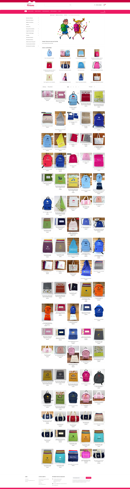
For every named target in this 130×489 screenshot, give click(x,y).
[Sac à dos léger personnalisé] (97, 64)
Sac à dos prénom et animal (65, 58)
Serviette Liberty (29, 37)
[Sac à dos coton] (81, 64)
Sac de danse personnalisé (65, 82)
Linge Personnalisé (30, 30)
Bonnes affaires (29, 18)
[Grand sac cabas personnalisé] (97, 76)
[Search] (70, 4)
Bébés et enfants (29, 22)
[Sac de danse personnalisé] (65, 76)
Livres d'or (28, 26)
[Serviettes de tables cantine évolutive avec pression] (96, 52)
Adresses (40, 483)
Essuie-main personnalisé (81, 82)
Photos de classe (29, 20)
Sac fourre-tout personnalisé (65, 70)
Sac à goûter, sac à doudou (49, 82)
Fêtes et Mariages (30, 33)
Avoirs (40, 481)
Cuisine (27, 35)
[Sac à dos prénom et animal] (65, 52)
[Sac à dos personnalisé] (49, 52)
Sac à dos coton (81, 70)
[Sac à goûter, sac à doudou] (49, 76)
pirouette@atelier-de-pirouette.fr (60, 483)
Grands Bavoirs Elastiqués (81, 58)
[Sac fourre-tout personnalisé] (65, 64)
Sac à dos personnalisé (49, 58)
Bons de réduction (42, 484)
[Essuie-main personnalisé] (81, 76)
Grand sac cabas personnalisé (97, 82)
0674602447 (55, 485)
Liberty (27, 24)
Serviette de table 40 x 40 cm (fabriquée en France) (49, 71)
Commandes (41, 480)
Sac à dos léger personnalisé (97, 70)
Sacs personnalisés (30, 28)
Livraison (26, 479)
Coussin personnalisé (30, 43)
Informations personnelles (44, 479)
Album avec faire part (30, 41)
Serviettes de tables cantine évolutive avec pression (97, 59)
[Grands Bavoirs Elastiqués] (81, 52)
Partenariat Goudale (30, 46)
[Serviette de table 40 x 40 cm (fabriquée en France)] (49, 64)
